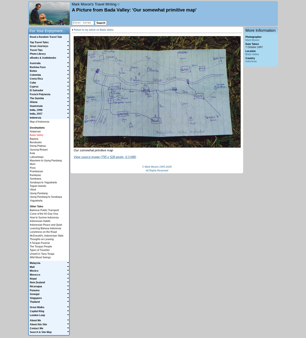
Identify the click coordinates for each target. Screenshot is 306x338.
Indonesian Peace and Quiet (46, 224)
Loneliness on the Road (43, 231)
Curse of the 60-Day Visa (44, 213)
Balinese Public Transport (44, 210)
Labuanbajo (37, 157)
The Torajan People (41, 246)
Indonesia (251, 61)
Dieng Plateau (38, 145)
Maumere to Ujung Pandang (46, 160)
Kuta (32, 153)
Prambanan (36, 171)
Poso (33, 167)
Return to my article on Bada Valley (93, 30)
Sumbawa (35, 178)
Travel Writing (95, 4)
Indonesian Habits (40, 221)
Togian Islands (38, 186)
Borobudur (36, 142)
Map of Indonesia (39, 121)
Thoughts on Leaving (42, 239)
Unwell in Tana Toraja (42, 253)
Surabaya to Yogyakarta (43, 182)
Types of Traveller (40, 250)
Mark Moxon (252, 40)
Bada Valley (252, 54)
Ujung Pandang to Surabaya (46, 196)
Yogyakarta (36, 200)
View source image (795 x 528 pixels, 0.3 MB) (105, 157)
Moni (32, 164)
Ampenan (35, 131)
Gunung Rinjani (39, 149)
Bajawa (34, 138)
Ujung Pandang (39, 193)
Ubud (33, 189)
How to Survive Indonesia (44, 217)
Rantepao (35, 175)
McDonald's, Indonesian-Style (46, 235)
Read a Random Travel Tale (46, 36)
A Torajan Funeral (40, 243)
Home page (49, 13)
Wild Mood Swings (40, 257)
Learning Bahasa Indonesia (45, 228)
